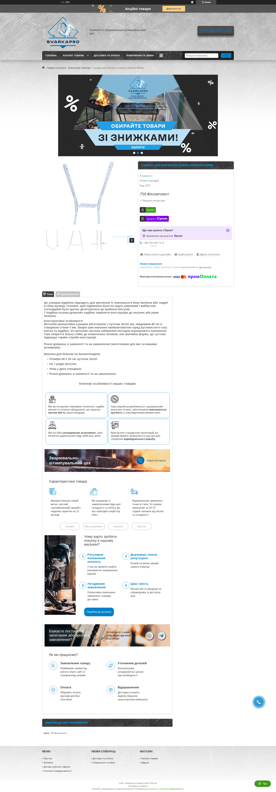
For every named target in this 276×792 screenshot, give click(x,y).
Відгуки (145, 762)
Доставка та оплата (107, 55)
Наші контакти (156, 460)
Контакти (118, 526)
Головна (51, 55)
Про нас (142, 526)
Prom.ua (153, 783)
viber (149, 636)
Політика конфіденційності (57, 771)
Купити (150, 210)
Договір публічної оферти (57, 766)
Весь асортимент (94, 526)
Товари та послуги (56, 68)
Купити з (151, 218)
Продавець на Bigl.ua (138, 786)
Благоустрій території (79, 68)
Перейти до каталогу (99, 612)
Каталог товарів (73, 55)
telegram (161, 636)
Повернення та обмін (139, 55)
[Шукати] (226, 55)
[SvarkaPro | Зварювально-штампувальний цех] (63, 32)
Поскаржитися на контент (146, 789)
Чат (265, 783)
